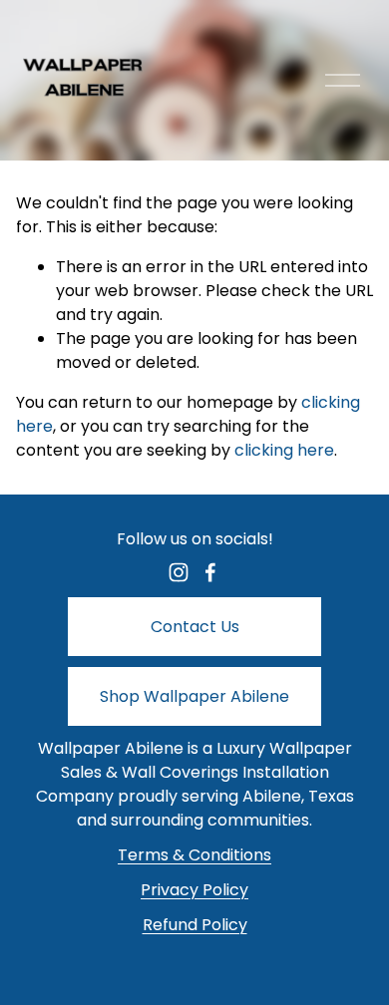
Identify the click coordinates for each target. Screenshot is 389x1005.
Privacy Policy (194, 889)
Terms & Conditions (194, 854)
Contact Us (195, 626)
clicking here (284, 450)
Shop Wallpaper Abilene (194, 696)
